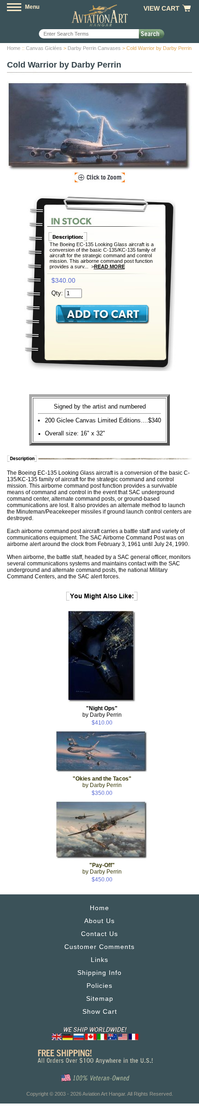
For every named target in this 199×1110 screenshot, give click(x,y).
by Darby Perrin (102, 711)
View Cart (161, 8)
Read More (109, 266)
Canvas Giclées (44, 48)
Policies (99, 985)
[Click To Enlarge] (99, 178)
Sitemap (99, 998)
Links (99, 959)
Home (13, 48)
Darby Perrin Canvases (94, 48)
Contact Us (99, 933)
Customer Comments (99, 946)
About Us (99, 920)
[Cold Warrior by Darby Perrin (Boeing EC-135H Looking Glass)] (99, 126)
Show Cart (99, 1011)
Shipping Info (99, 972)
